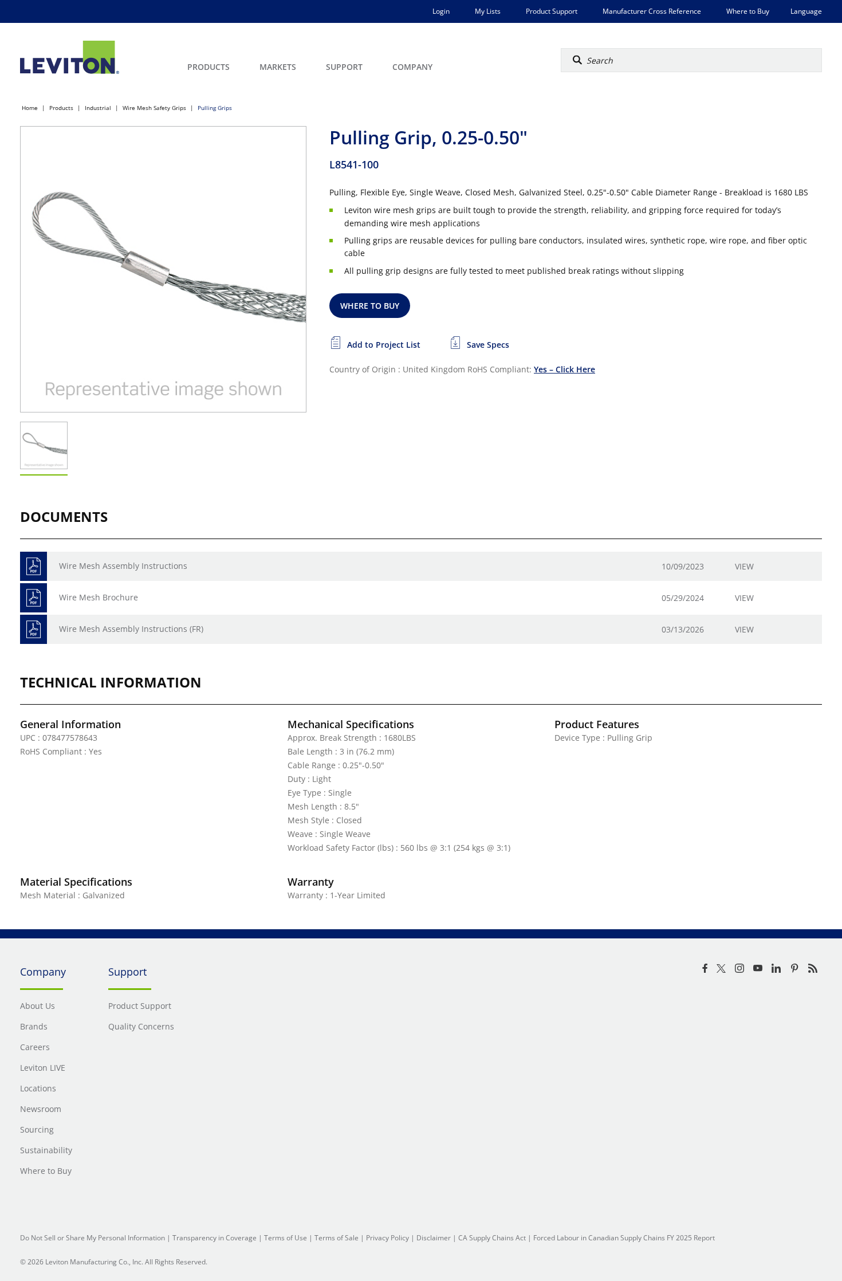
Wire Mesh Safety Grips (154, 108)
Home (30, 108)
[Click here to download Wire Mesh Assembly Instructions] (33, 566)
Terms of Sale (336, 1238)
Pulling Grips (215, 108)
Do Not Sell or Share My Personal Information (92, 1238)
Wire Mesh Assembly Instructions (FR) (131, 628)
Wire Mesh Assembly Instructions (123, 565)
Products (61, 108)
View (744, 566)
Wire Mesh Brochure (98, 597)
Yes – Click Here (564, 369)
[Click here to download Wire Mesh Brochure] (33, 597)
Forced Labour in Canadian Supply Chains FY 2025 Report (624, 1238)
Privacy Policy (387, 1238)
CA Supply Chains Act (492, 1238)
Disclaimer (433, 1238)
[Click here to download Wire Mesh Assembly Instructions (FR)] (33, 629)
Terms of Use (285, 1238)
